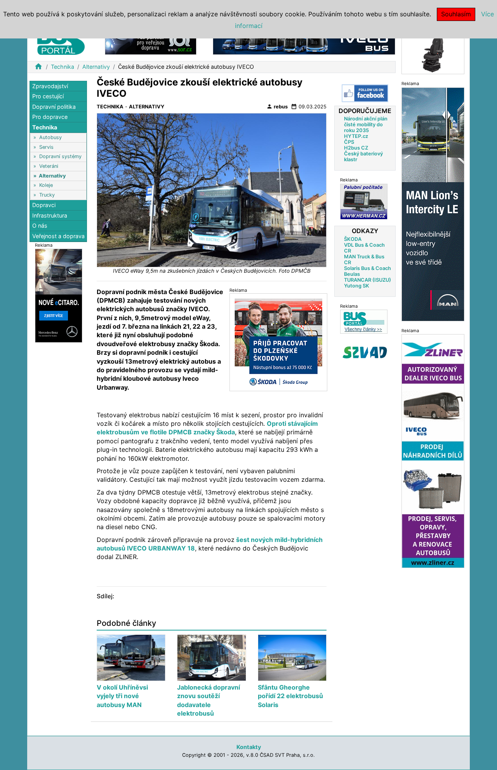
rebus (277, 106)
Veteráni (48, 166)
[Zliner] (432, 451)
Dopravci (44, 205)
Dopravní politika (54, 106)
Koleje (46, 185)
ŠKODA (352, 239)
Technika (62, 66)
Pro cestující (48, 96)
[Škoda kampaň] (278, 342)
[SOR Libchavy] (150, 42)
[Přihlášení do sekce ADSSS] (365, 352)
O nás (39, 226)
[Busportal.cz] (61, 40)
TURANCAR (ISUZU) (367, 279)
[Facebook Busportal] (365, 93)
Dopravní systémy (60, 157)
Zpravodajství (50, 86)
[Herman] (364, 201)
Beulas (352, 274)
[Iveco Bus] (304, 42)
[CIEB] (432, 52)
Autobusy (50, 138)
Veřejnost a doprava (58, 236)
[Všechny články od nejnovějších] (364, 321)
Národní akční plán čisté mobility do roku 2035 (366, 124)
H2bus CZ (356, 148)
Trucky (47, 195)
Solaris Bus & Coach (367, 268)
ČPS (349, 142)
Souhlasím (456, 14)
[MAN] (432, 204)
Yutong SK (356, 285)
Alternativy (96, 66)
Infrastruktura (49, 215)
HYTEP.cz (356, 136)
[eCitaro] (58, 295)
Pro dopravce (50, 117)
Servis (46, 147)
